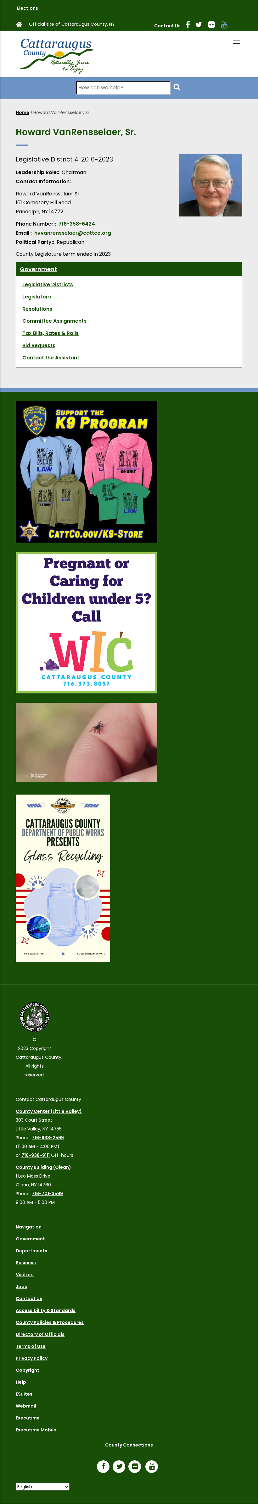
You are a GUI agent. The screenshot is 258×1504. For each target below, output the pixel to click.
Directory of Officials (40, 1334)
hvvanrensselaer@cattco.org (72, 233)
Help (21, 1382)
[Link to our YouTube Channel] (153, 1467)
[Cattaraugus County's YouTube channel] (227, 26)
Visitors (25, 1275)
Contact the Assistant (50, 357)
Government (38, 269)
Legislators (36, 296)
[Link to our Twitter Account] (201, 26)
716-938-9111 (35, 1155)
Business (26, 1263)
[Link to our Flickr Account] (214, 26)
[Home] (56, 54)
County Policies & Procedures (50, 1322)
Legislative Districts (47, 284)
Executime (28, 1418)
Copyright (27, 1370)
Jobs (21, 1286)
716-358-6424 (77, 223)
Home (22, 112)
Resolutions (37, 309)
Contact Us (167, 26)
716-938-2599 (48, 1138)
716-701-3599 (47, 1193)
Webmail (26, 1406)
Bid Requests (38, 345)
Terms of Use (31, 1346)
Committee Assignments (54, 321)
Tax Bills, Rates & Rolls (50, 333)
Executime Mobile (36, 1430)
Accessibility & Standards (46, 1310)
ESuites (24, 1394)
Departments (31, 1251)
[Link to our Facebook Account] (190, 26)
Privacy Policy (32, 1358)
